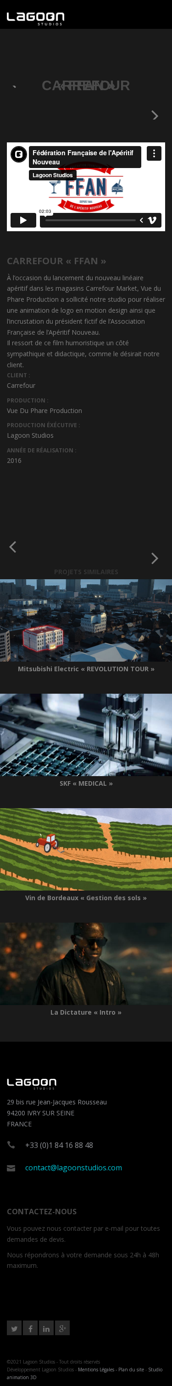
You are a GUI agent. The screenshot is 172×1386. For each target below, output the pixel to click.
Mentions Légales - (98, 1369)
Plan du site (131, 1369)
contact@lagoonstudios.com (73, 1168)
